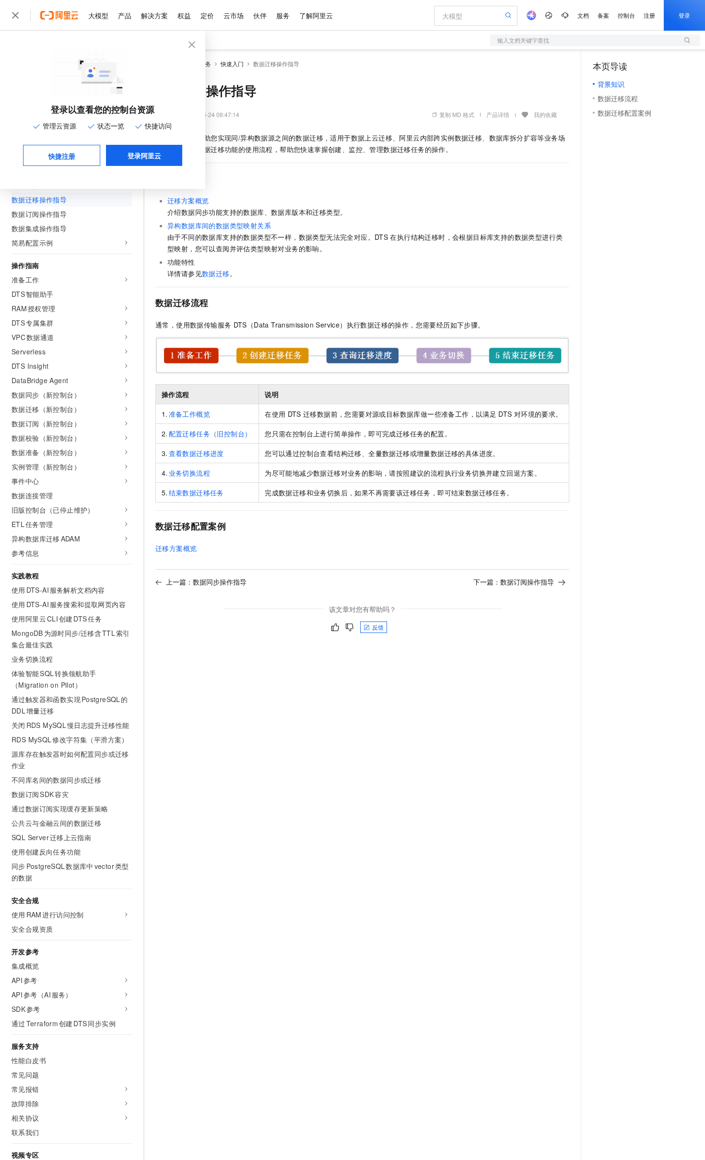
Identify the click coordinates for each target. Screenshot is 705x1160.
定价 (207, 15)
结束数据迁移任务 (196, 492)
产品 (124, 15)
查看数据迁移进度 (196, 453)
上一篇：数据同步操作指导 (206, 581)
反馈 (378, 627)
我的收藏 (545, 114)
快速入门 (232, 63)
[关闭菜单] (15, 15)
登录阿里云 (144, 155)
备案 (603, 15)
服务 (283, 15)
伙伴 (260, 15)
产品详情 (497, 114)
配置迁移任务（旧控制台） (210, 433)
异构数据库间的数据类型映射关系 (219, 225)
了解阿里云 (316, 15)
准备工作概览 (189, 414)
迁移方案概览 (188, 200)
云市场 (233, 15)
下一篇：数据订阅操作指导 (513, 581)
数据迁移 (216, 273)
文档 (583, 15)
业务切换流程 (189, 473)
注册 (649, 15)
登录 (684, 15)
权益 (184, 15)
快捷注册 (61, 156)
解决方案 (154, 15)
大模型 (98, 15)
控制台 (626, 15)
